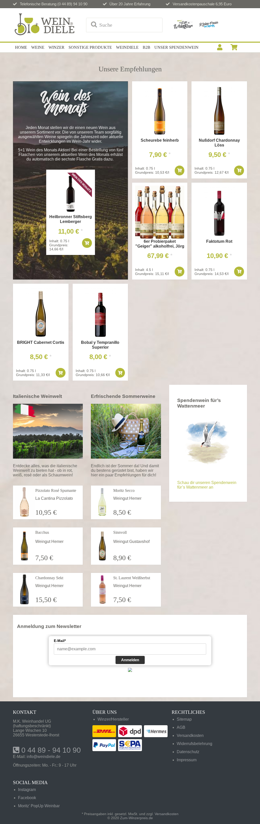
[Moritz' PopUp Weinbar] (183, 25)
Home (21, 47)
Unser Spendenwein (176, 47)
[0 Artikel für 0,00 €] (233, 47)
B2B (146, 47)
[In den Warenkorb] (87, 243)
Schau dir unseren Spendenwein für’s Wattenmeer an (206, 484)
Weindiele (127, 47)
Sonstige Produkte (90, 47)
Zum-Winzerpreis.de (136, 818)
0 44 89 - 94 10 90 (50, 750)
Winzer (56, 47)
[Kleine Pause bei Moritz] (208, 25)
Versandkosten (166, 814)
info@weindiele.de (43, 756)
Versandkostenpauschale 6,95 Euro (202, 4)
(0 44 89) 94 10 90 (72, 4)
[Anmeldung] (219, 47)
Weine (37, 47)
